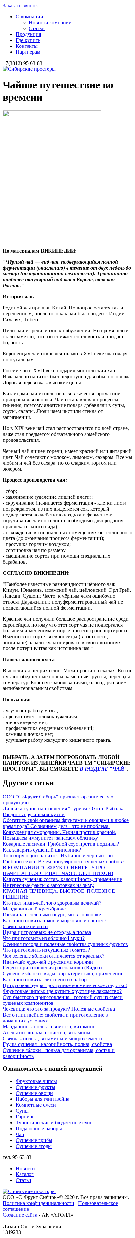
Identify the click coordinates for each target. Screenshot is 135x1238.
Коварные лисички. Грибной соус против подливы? (61, 844)
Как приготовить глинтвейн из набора (46, 979)
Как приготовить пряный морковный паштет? (54, 920)
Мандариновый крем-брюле (34, 908)
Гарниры (26, 1116)
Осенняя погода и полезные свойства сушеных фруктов (65, 944)
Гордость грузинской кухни (34, 814)
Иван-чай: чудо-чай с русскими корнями (48, 962)
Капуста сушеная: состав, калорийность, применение (62, 879)
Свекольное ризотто (25, 926)
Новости (25, 1168)
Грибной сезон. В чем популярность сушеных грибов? (63, 861)
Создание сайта (20, 1215)
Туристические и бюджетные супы (55, 1122)
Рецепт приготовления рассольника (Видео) (52, 967)
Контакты (27, 46)
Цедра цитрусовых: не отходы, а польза (47, 932)
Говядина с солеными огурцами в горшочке (52, 914)
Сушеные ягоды (34, 1146)
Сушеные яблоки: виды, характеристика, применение (63, 973)
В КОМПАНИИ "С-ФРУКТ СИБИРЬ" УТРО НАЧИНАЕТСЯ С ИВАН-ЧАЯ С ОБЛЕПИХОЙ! (58, 870)
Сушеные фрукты (35, 1087)
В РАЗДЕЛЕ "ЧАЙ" (103, 769)
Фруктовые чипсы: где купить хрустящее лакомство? (62, 991)
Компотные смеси (36, 1105)
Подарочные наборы (39, 1128)
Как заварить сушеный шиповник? (42, 850)
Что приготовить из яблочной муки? (44, 938)
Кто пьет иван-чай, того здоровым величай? (52, 903)
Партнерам (28, 52)
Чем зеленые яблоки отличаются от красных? (53, 956)
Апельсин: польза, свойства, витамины (46, 1032)
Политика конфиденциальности (38, 1203)
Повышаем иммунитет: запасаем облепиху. (51, 838)
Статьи (37, 28)
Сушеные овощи (34, 1093)
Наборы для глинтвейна (42, 1099)
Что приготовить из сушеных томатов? (46, 950)
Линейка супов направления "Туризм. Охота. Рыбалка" (65, 808)
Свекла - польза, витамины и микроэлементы (54, 1038)
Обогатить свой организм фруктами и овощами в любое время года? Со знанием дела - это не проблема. (66, 823)
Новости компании (50, 22)
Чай (20, 1134)
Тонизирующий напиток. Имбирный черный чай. (58, 855)
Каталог (25, 1174)
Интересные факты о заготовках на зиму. (48, 885)
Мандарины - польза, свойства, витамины (50, 1026)
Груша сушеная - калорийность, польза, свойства (57, 1044)
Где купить (28, 40)
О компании (29, 16)
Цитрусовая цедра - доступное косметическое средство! (65, 985)
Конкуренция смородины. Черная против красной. (59, 832)
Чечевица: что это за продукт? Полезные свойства (59, 1009)
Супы (22, 1111)
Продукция (28, 34)
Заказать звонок (20, 5)
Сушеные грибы (34, 1140)
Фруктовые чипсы (36, 1081)
